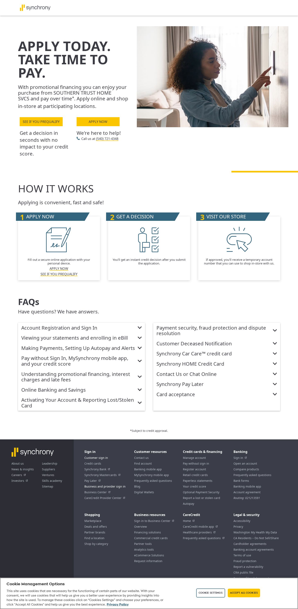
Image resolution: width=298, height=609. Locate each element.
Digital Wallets (144, 492)
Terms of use (242, 555)
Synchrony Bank (95, 469)
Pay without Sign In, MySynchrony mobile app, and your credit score (74, 361)
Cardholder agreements (249, 544)
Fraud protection (244, 561)
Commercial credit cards (151, 538)
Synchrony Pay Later (180, 384)
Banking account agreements (253, 549)
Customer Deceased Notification (194, 344)
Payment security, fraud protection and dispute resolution (211, 331)
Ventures (48, 475)
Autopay (188, 504)
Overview (140, 526)
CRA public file (243, 572)
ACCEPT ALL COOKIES (244, 593)
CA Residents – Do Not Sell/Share (256, 538)
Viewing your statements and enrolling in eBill (74, 338)
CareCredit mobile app (198, 526)
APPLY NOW (98, 121)
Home (187, 521)
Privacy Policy (118, 604)
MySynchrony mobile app (151, 475)
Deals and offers (95, 526)
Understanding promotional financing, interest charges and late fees (75, 377)
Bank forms (241, 481)
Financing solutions (147, 532)
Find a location (94, 538)
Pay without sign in (196, 463)
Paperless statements (197, 481)
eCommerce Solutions (149, 555)
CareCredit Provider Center (102, 498)
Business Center (95, 492)
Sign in (238, 458)
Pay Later (90, 481)
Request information (148, 561)
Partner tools (143, 544)
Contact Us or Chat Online (186, 374)
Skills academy (52, 481)
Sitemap (47, 486)
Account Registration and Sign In (59, 328)
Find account (143, 463)
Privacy (238, 526)
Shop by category (96, 544)
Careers (16, 475)
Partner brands (94, 532)
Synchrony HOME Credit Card (190, 364)
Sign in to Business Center (152, 521)
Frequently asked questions (153, 481)
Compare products (246, 469)
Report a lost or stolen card (201, 498)
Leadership (49, 463)
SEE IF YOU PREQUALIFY (41, 121)
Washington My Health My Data (255, 532)
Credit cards (92, 463)
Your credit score (194, 486)
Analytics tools (144, 549)
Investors (17, 481)
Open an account (245, 463)
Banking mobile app (148, 469)
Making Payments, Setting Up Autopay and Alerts (78, 348)
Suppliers (48, 469)
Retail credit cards (195, 475)
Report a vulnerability (248, 567)
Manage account (194, 458)
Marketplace (92, 521)
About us (17, 463)
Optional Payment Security (201, 492)
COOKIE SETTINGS (211, 593)
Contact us (141, 458)
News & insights (22, 469)
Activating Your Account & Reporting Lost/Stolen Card (77, 403)
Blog (137, 486)
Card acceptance (175, 394)
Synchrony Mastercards (100, 475)
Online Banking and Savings (53, 390)
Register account (194, 469)
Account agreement (247, 492)
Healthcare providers (197, 532)
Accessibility (241, 521)
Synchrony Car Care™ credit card (194, 354)
